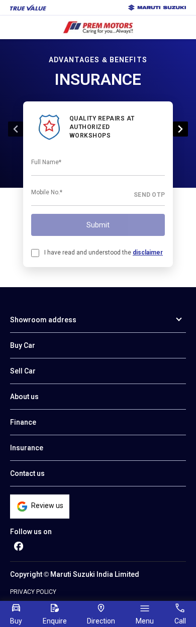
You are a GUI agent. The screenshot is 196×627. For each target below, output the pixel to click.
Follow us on (31, 532)
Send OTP (149, 194)
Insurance (26, 448)
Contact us (27, 473)
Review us (47, 505)
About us (24, 397)
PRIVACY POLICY (33, 591)
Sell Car (23, 371)
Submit (98, 225)
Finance (23, 422)
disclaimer (148, 252)
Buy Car (22, 345)
